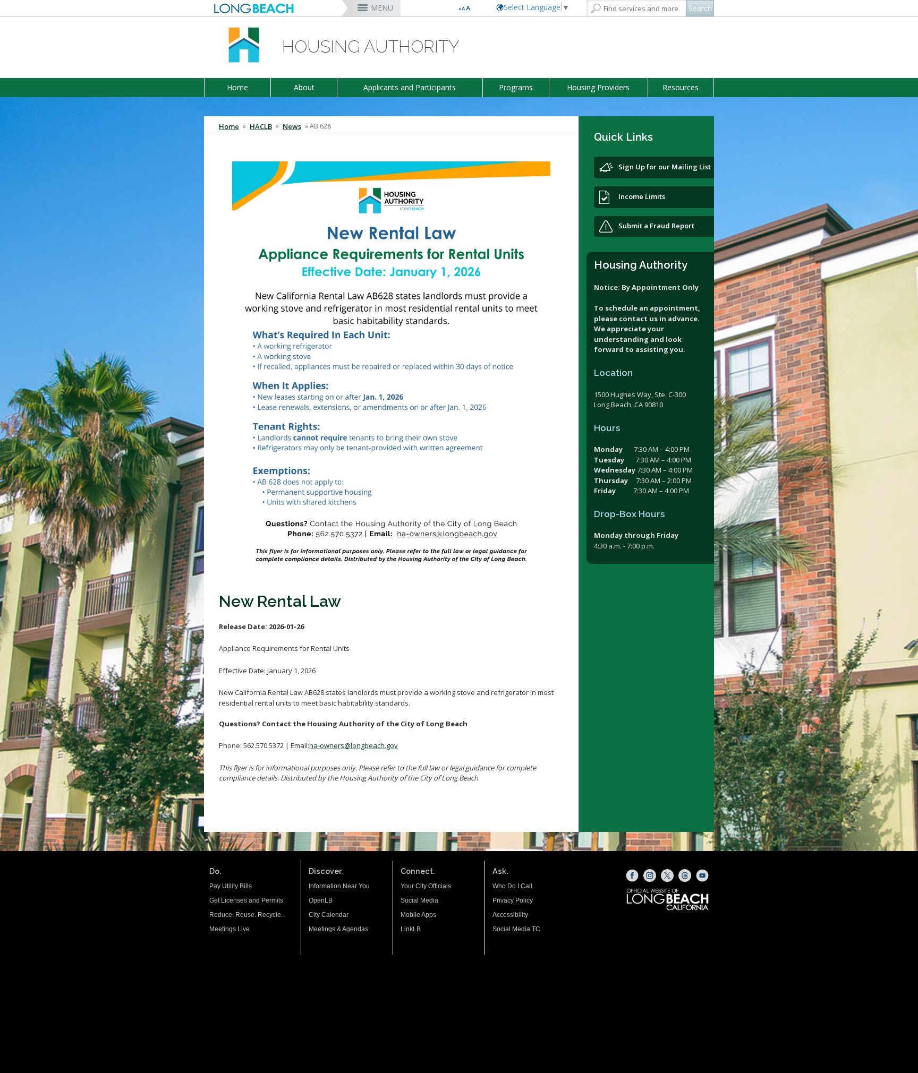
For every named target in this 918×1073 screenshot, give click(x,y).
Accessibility (510, 915)
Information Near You (339, 886)
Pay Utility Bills (230, 886)
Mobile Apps (418, 915)
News (292, 126)
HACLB (261, 126)
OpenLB (321, 900)
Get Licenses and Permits (246, 900)
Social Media (419, 900)
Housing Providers (598, 87)
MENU (382, 8)
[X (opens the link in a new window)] (667, 875)
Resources (680, 87)
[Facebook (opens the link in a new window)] (632, 875)
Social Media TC (516, 929)
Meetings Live (229, 929)
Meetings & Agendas (338, 929)
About (304, 87)
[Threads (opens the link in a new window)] (684, 875)
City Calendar (328, 915)
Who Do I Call (512, 886)
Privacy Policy (512, 900)
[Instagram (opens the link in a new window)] (649, 875)
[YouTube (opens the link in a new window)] (702, 875)
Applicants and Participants (409, 87)
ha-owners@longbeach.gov (353, 745)
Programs (516, 87)
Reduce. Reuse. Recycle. (246, 915)
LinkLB (411, 929)
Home (237, 87)
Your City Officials (426, 886)
